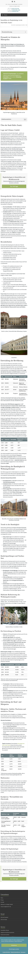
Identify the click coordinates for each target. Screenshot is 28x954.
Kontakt (2, 902)
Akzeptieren (14, 945)
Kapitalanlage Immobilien (20, 24)
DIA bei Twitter (4, 919)
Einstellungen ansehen (14, 949)
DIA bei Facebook (4, 917)
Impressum (23, 952)
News (2, 897)
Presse (2, 900)
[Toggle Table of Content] (24, 119)
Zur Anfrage (14, 186)
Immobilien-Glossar (5, 930)
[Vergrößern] (25, 502)
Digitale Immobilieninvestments (7, 932)
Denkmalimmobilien (5, 934)
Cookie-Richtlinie (6, 952)
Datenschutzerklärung (15, 952)
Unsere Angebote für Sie (6, 906)
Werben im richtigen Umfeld (7, 904)
